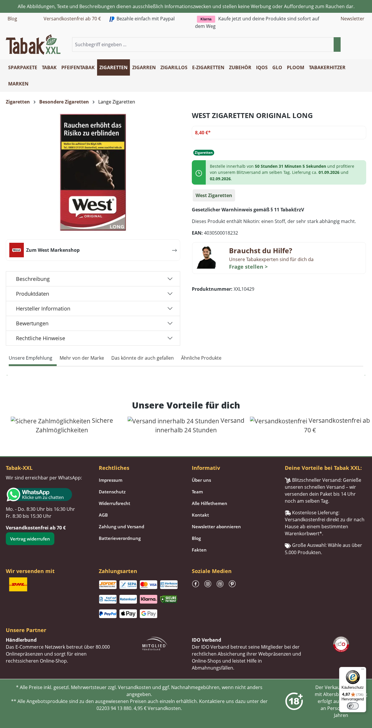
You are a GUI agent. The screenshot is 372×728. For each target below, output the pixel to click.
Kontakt (200, 515)
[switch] (353, 705)
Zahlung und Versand (121, 526)
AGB (103, 515)
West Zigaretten (214, 195)
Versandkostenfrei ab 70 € (72, 18)
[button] (362, 44)
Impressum (110, 480)
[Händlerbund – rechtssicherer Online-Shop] (155, 643)
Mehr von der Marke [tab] (82, 358)
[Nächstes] (364, 375)
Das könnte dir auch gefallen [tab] (142, 358)
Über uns (201, 480)
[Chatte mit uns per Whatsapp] (46, 494)
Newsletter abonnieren (216, 526)
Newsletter (352, 18)
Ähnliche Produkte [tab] (201, 358)
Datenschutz (112, 492)
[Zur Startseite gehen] (33, 44)
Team (197, 492)
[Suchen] (337, 44)
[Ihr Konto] (355, 44)
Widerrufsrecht (114, 503)
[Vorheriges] (7, 375)
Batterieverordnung (120, 538)
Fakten (199, 550)
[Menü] (362, 670)
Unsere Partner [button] (26, 630)
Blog (12, 18)
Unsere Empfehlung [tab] (30, 358)
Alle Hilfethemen (209, 503)
